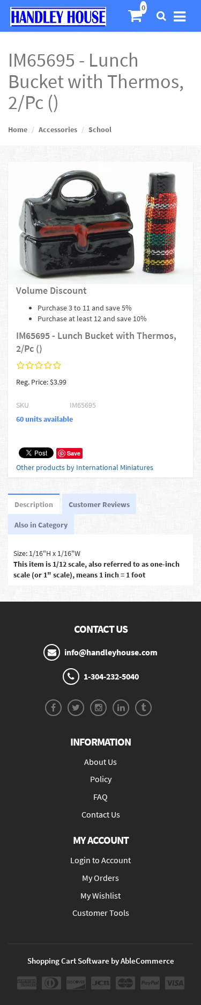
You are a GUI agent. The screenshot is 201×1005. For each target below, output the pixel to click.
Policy (100, 778)
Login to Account (100, 860)
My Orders (100, 877)
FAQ (100, 796)
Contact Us (100, 814)
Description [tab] (33, 504)
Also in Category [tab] (41, 525)
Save (73, 453)
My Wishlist (100, 895)
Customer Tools (100, 912)
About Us (100, 761)
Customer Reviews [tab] (99, 504)
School (99, 129)
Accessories (58, 129)
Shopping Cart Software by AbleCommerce (100, 961)
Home (17, 129)
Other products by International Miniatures (84, 467)
